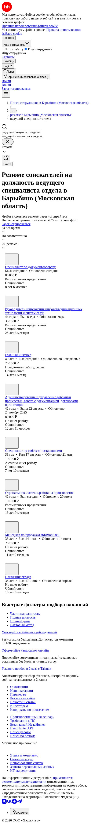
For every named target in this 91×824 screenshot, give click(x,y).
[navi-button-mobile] (6, 94)
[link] (9, 71)
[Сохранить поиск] (6, 158)
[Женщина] (12, 259)
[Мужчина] (12, 301)
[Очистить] (8, 141)
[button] (6, 81)
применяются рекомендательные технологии (37, 779)
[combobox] (21, 132)
